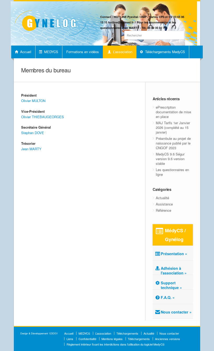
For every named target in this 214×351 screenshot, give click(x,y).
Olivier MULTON (33, 100)
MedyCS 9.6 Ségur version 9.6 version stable (170, 159)
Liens (70, 339)
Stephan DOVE (32, 132)
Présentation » (174, 253)
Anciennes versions (167, 339)
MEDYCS (50, 51)
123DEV (53, 333)
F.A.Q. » (168, 297)
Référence (163, 210)
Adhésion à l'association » (174, 270)
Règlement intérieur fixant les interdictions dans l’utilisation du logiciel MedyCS (115, 344)
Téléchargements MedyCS (164, 51)
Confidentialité (87, 339)
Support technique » (171, 285)
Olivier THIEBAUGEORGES (42, 116)
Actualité (162, 197)
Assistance (164, 204)
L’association (122, 51)
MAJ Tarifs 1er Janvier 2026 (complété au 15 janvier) (173, 127)
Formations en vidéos (82, 51)
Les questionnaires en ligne (172, 172)
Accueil (25, 51)
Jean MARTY (31, 148)
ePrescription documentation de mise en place (173, 112)
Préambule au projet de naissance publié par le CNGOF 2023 (173, 143)
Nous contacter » (176, 312)
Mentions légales (112, 339)
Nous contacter (169, 333)
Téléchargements (127, 333)
